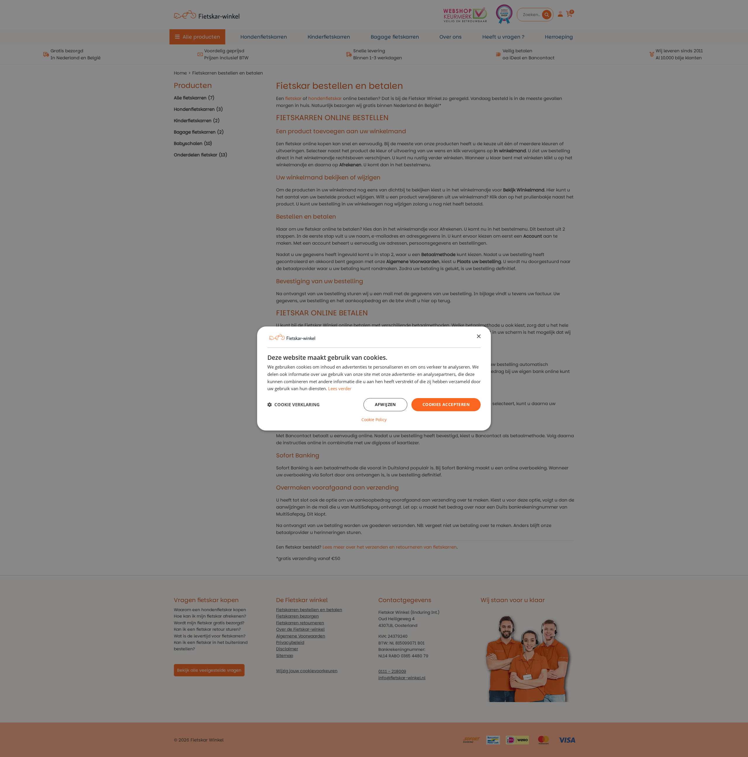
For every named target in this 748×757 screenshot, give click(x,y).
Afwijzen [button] (385, 404)
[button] (293, 405)
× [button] (478, 336)
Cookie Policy (374, 419)
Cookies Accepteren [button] (446, 404)
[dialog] (374, 378)
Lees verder (340, 388)
